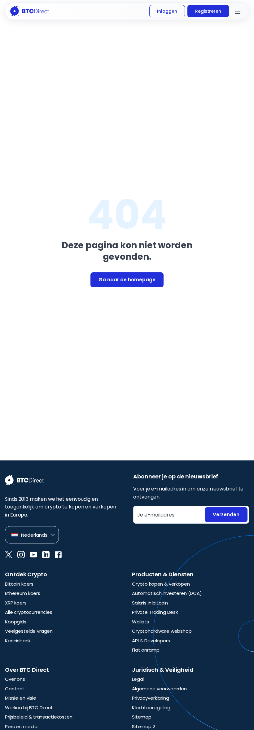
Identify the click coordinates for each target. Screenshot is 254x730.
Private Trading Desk (155, 612)
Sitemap (141, 717)
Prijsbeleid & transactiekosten (38, 717)
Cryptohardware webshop (162, 631)
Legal (138, 679)
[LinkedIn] (46, 554)
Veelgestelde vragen (29, 631)
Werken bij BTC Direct (29, 707)
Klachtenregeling (151, 707)
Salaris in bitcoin (150, 603)
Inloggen (167, 11)
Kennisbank (18, 640)
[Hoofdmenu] (237, 11)
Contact (14, 688)
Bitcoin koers (19, 584)
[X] (8, 554)
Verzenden (226, 514)
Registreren (208, 11)
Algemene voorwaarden (159, 688)
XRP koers (16, 603)
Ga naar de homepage (127, 279)
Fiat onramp (145, 650)
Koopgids (15, 621)
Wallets (140, 621)
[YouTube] (33, 554)
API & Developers (151, 640)
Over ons (15, 679)
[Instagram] (21, 554)
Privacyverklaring (150, 698)
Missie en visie (20, 698)
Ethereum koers (22, 593)
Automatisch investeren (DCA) (167, 593)
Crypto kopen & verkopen (161, 584)
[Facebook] (58, 554)
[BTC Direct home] (29, 11)
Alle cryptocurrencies (28, 612)
